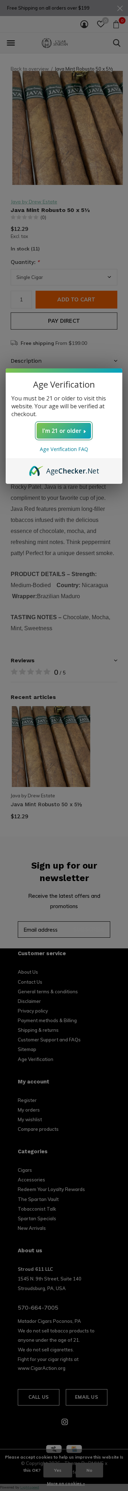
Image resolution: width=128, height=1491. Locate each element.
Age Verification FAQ (64, 449)
